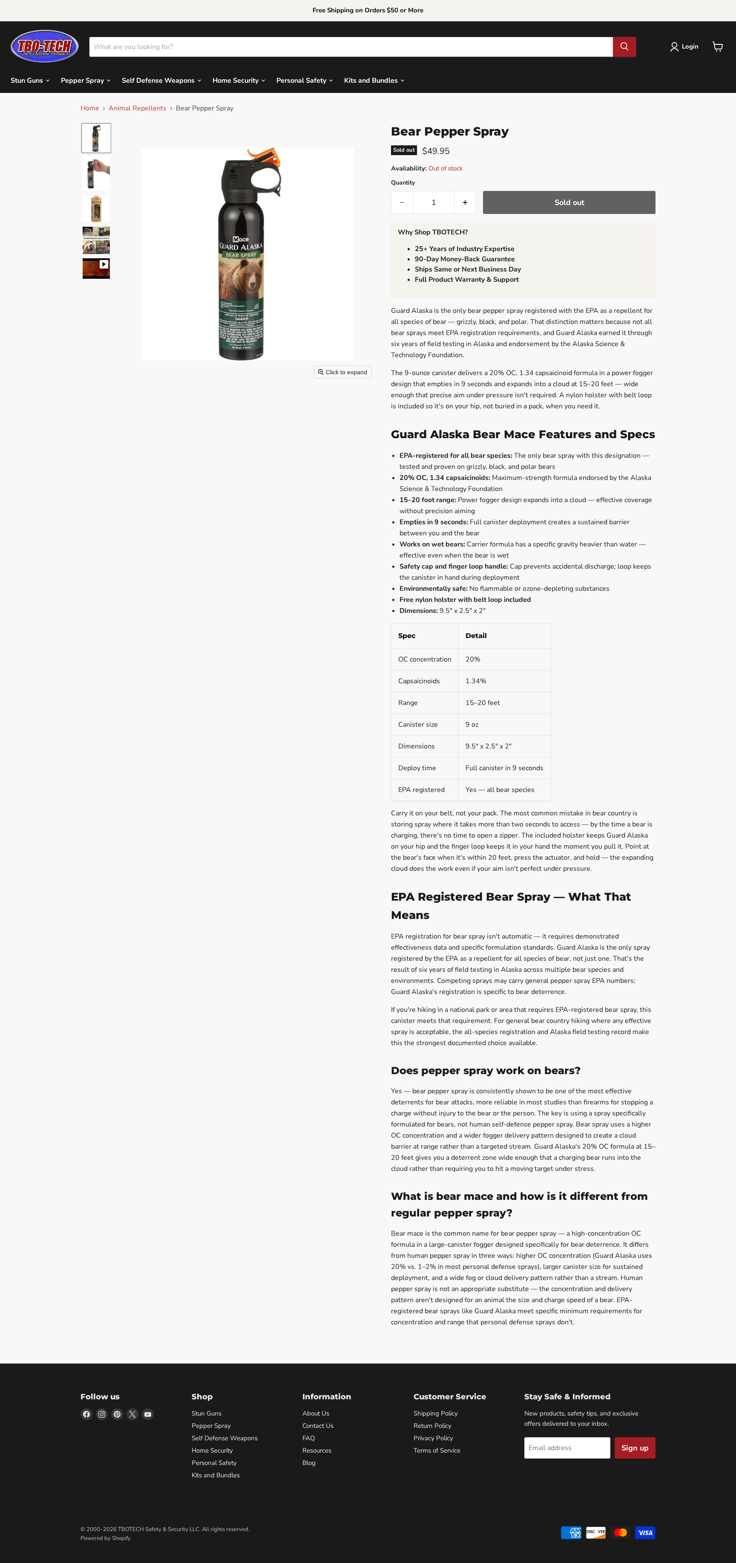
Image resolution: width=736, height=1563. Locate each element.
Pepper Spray (83, 80)
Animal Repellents (138, 108)
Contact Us (318, 1425)
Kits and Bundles (372, 80)
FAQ (308, 1438)
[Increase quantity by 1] (465, 202)
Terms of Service (437, 1450)
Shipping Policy (436, 1413)
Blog (309, 1463)
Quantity (403, 182)
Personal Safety (302, 80)
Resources (316, 1450)
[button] (686, 47)
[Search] (624, 46)
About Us (315, 1413)
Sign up (635, 1448)
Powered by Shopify (105, 1538)
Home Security (236, 80)
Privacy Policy (433, 1438)
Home (89, 108)
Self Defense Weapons (159, 80)
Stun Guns (28, 80)
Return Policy (432, 1425)
